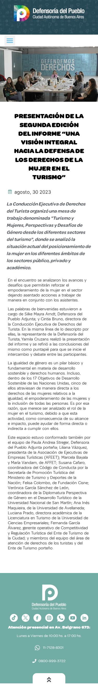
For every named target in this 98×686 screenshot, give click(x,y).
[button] (9, 40)
